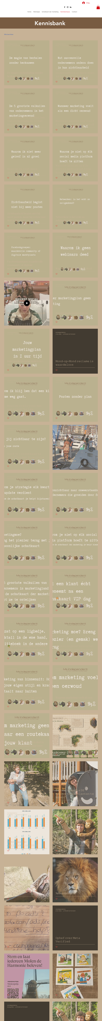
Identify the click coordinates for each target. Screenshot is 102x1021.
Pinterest (59, 34)
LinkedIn (41, 34)
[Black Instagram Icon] (68, 7)
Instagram (31, 34)
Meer (77, 34)
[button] (98, 7)
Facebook (20, 34)
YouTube (69, 34)
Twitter (50, 34)
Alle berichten (8, 34)
